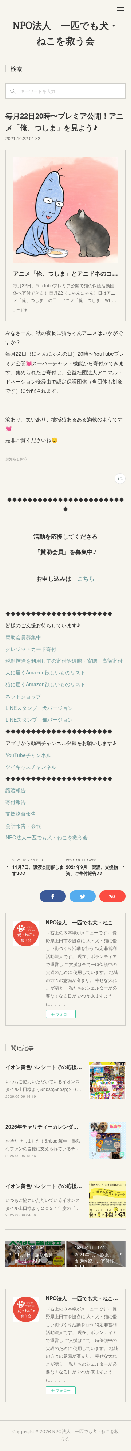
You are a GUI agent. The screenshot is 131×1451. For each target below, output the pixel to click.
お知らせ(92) (16, 458)
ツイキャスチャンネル (30, 766)
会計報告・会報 (23, 825)
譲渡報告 (15, 790)
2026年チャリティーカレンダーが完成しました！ (62, 1126)
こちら (86, 578)
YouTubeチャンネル (28, 755)
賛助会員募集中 (23, 637)
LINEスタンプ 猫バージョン (39, 719)
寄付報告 (15, 801)
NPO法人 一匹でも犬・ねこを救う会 (65, 33)
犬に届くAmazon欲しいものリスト (45, 672)
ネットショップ (23, 696)
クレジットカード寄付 (30, 648)
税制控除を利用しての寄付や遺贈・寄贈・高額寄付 (64, 660)
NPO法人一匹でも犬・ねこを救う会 (46, 837)
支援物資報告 (20, 813)
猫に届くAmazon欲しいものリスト (45, 684)
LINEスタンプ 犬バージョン (39, 707)
